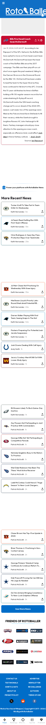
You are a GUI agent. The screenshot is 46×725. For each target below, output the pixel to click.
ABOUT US (11, 691)
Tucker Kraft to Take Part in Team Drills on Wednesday (25, 206)
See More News (23, 609)
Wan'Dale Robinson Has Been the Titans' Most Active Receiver (25, 469)
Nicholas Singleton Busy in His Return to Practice (26, 454)
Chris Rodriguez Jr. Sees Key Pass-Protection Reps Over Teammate (25, 236)
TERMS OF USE (34, 695)
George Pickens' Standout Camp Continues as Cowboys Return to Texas (25, 564)
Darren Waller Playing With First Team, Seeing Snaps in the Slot (24, 316)
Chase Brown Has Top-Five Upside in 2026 (26, 534)
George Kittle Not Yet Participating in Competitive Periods (26, 439)
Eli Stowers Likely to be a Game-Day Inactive (27, 409)
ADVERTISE (34, 679)
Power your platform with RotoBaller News (25, 187)
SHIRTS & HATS (11, 687)
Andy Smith (35, 136)
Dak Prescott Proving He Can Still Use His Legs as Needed (27, 579)
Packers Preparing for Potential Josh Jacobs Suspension (27, 331)
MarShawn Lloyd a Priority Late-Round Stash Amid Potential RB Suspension (24, 302)
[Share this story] (35, 40)
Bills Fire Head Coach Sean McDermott (20, 40)
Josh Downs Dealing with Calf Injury (26, 345)
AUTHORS (34, 691)
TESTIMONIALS (11, 683)
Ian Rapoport (37, 140)
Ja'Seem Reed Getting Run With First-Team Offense (24, 221)
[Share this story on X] (38, 40)
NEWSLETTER (34, 683)
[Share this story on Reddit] (41, 40)
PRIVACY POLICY (11, 695)
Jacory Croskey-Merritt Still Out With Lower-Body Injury (26, 358)
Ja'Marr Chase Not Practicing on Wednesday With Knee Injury (25, 286)
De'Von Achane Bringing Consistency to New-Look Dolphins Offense (26, 594)
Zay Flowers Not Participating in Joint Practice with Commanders (27, 424)
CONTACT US (11, 679)
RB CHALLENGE (34, 687)
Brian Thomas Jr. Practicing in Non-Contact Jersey (26, 549)
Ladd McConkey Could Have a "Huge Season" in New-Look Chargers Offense (26, 484)
